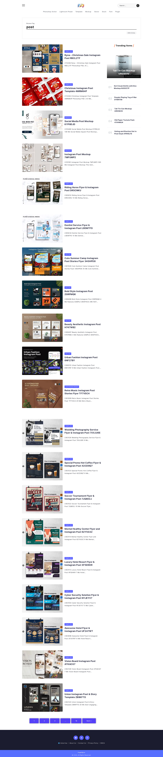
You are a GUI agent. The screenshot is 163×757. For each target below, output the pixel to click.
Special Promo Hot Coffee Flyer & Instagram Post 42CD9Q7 (83, 464)
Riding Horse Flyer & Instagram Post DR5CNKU (81, 189)
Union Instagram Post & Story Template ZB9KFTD (81, 696)
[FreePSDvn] (81, 5)
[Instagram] (87, 738)
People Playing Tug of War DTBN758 (125, 98)
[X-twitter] (81, 738)
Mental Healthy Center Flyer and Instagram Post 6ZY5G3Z (82, 530)
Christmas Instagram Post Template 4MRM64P (79, 90)
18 (76, 721)
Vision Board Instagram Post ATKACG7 (80, 662)
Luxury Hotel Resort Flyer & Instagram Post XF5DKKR (80, 563)
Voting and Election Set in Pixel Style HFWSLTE (125, 132)
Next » (89, 721)
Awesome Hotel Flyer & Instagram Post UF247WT (79, 629)
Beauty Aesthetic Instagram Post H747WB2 (83, 326)
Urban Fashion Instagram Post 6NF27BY (81, 359)
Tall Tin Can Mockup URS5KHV (124, 72)
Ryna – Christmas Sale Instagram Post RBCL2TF (82, 57)
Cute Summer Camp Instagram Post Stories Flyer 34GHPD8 (81, 260)
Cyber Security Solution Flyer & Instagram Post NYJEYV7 (82, 596)
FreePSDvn (81, 752)
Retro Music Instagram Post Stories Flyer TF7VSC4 (80, 392)
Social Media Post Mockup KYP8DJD (79, 123)
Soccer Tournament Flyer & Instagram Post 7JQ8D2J (79, 497)
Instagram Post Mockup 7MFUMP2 (78, 156)
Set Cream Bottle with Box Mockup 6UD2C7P (125, 87)
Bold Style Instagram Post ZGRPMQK (79, 293)
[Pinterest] (75, 738)
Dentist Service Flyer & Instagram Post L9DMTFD (79, 227)
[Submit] (137, 5)
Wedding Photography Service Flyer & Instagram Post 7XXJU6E (82, 431)
